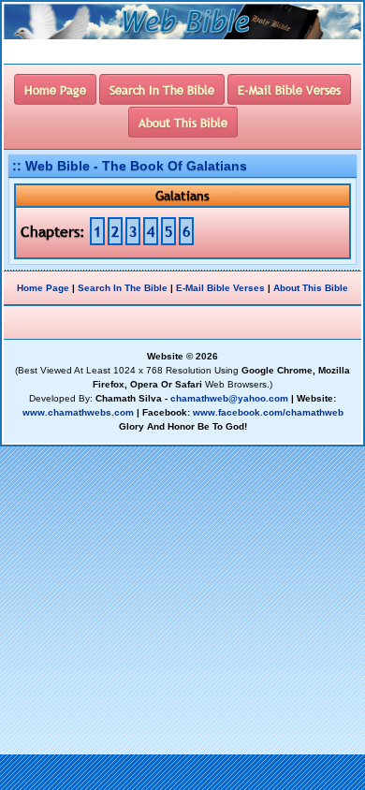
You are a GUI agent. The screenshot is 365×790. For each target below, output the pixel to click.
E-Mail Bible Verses (220, 288)
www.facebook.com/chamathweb (268, 412)
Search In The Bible (123, 288)
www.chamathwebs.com (78, 412)
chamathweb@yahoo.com (229, 398)
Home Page (43, 288)
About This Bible (310, 288)
